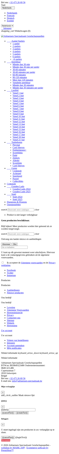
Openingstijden (14, 204)
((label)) (4, 409)
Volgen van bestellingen (17, 340)
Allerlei (16, 160)
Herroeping (12, 325)
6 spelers (16, 56)
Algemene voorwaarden (32, 262)
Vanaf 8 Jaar (18, 111)
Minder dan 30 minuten (23, 85)
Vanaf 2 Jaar (18, 95)
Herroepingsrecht (14, 312)
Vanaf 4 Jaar (18, 101)
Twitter (10, 273)
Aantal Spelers (16, 41)
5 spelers (16, 54)
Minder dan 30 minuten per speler (28, 88)
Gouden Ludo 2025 (22, 191)
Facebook (11, 270)
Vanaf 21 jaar (19, 139)
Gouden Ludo (15, 186)
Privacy (10, 315)
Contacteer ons (13, 318)
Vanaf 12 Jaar (19, 121)
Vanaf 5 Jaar (18, 103)
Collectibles (18, 181)
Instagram (11, 275)
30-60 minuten (19, 69)
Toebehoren (14, 142)
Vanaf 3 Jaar (18, 98)
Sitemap (10, 320)
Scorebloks (18, 152)
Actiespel (17, 173)
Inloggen (11, 343)
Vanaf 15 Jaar (19, 129)
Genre (12, 168)
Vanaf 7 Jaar (18, 108)
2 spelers (16, 46)
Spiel (11, 194)
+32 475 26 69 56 (17, 2)
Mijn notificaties (14, 348)
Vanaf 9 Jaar (18, 113)
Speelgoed (17, 176)
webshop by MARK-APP (13, 448)
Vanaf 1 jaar (18, 93)
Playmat (16, 145)
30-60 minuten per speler (24, 72)
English (10, 20)
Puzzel (16, 178)
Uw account (6, 330)
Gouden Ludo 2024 (22, 189)
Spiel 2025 (17, 199)
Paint (15, 155)
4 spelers (16, 51)
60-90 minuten (19, 75)
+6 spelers (17, 59)
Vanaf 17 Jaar (19, 134)
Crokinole (17, 171)
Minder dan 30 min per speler (26, 67)
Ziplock (16, 158)
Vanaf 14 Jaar (19, 126)
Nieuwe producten (15, 292)
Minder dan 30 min (21, 64)
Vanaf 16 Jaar (19, 132)
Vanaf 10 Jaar (19, 116)
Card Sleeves (18, 147)
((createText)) (21, 413)
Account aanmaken (15, 345)
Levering (11, 307)
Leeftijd (12, 90)
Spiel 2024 (17, 197)
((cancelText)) (8, 413)
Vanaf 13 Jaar (19, 124)
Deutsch (10, 18)
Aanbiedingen (13, 290)
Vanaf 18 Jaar (19, 137)
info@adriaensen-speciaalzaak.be (27, 381)
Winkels (10, 323)
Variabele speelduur (21, 82)
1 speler (16, 43)
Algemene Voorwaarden (18, 310)
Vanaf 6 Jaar (18, 106)
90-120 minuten (20, 77)
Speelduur (14, 62)
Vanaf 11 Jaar (19, 119)
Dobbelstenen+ (19, 150)
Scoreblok (17, 163)
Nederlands (12, 13)
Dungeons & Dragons (17, 202)
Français (10, 15)
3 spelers (16, 49)
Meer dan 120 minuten (23, 80)
